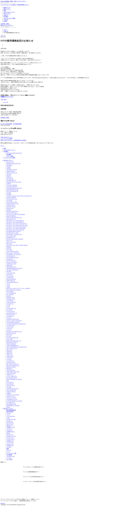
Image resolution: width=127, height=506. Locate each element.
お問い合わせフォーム (6, 137)
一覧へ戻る (3, 99)
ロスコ (8, 407)
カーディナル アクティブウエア (14, 239)
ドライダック (10, 300)
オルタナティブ (10, 237)
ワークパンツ (10, 437)
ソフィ (8, 285)
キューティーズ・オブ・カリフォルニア (17, 245)
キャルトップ (10, 162)
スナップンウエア (11, 279)
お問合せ (6, 19)
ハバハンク (9, 328)
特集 (5, 10)
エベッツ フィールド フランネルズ (15, 214)
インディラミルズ (11, 197)
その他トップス (10, 427)
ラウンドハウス (10, 385)
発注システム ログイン (20, 1)
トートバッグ (10, 442)
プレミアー (9, 350)
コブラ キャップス (11, 263)
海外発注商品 (10, 411)
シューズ (8, 447)
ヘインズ (8, 359)
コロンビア (9, 265)
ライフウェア (10, 384)
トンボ (8, 305)
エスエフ (8, 209)
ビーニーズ (9, 334)
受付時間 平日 (11, 123)
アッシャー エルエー (11, 185)
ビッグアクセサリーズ (12, 337)
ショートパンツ (10, 439)
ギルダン (8, 246)
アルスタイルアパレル (12, 189)
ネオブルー (9, 165)
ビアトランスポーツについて (14, 153)
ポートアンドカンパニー (12, 365)
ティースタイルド (11, 293)
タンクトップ (10, 424)
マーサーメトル (10, 370)
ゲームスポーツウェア (12, 257)
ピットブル (9, 339)
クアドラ (8, 248)
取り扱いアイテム (8, 408)
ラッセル (8, 387)
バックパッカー (10, 325)
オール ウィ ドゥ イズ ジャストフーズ (16, 226)
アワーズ (8, 174)
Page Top (3, 503)
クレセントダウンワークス (13, 163)
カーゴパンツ (10, 434)
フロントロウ (10, 356)
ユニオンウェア (10, 171)
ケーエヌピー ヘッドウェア (13, 254)
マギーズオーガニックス (12, 371)
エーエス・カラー (11, 206)
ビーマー (8, 336)
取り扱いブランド (8, 160)
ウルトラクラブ (10, 205)
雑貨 (7, 448)
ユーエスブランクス (11, 377)
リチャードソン (10, 396)
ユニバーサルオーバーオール (14, 379)
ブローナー (9, 351)
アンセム (8, 192)
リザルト (8, 393)
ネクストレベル (10, 314)
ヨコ (7, 380)
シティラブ (9, 274)
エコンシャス (10, 208)
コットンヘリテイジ (11, 262)
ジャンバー (9, 430)
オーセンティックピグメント (14, 234)
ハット (8, 451)
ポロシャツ (9, 425)
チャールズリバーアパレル (13, 289)
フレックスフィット (11, 348)
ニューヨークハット (11, 313)
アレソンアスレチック (12, 191)
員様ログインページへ (8, 96)
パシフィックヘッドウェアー (14, 320)
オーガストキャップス (12, 232)
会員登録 (9, 1)
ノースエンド (10, 316)
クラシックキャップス (12, 251)
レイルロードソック (11, 399)
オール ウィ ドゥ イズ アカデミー (15, 220)
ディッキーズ (10, 294)
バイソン (8, 317)
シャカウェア (10, 277)
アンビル (8, 194)
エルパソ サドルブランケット (14, 217)
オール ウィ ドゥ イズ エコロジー (15, 222)
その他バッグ (10, 445)
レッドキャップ (10, 402)
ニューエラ (9, 310)
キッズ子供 (9, 459)
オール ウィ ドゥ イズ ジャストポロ (15, 228)
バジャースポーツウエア (12, 322)
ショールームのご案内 (9, 18)
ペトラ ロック (10, 360)
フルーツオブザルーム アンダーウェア (16, 347)
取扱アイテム (7, 9)
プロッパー (9, 354)
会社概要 (8, 154)
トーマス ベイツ (10, 299)
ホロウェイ (9, 368)
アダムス (8, 183)
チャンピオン (10, 291)
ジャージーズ (10, 276)
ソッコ (8, 283)
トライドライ (10, 303)
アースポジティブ (11, 180)
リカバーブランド (11, 391)
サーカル (8, 271)
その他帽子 (9, 454)
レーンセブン (10, 382)
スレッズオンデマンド (12, 282)
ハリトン (8, 330)
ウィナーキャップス (11, 202)
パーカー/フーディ (11, 419)
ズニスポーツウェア (11, 169)
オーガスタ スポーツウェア (13, 231)
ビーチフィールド (11, 333)
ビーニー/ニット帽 (11, 453)
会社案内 (6, 16)
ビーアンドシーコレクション (14, 331)
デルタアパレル (10, 297)
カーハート (9, 240)
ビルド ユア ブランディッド (13, 340)
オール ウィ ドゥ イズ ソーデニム (15, 229)
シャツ (8, 414)
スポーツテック (10, 280)
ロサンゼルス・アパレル (12, 405)
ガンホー (8, 175)
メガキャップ (10, 374)
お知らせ (6, 15)
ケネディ (8, 168)
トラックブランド (11, 302)
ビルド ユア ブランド (12, 342)
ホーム (5, 29)
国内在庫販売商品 (11, 410)
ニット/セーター (10, 416)
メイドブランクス (11, 373)
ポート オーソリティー (12, 363)
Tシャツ (8, 413)
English (2, 1)
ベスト (8, 417)
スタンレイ (9, 177)
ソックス (8, 458)
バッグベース (10, 326)
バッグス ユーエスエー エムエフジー (16, 323)
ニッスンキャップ (11, 308)
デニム (8, 433)
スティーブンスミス (11, 172)
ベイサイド (9, 357)
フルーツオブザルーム (12, 345)
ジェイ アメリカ (10, 273)
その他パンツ (10, 441)
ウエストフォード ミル (12, 203)
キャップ (8, 450)
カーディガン (10, 422)
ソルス (8, 286)
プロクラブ (9, 353)
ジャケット (9, 428)
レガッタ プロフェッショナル (14, 400)
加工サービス (7, 13)
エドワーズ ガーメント (12, 211)
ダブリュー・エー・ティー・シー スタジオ (18, 288)
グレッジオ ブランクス (12, 252)
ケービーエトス (10, 256)
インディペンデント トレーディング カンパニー (19, 195)
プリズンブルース (11, 343)
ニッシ (8, 306)
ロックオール (10, 178)
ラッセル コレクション (12, 388)
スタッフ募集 (10, 156)
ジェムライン (10, 259)
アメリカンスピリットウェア (14, 188)
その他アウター (10, 431)
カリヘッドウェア (11, 242)
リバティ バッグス (11, 397)
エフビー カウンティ (11, 212)
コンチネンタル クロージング (14, 268)
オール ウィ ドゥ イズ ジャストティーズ (17, 225)
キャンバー (9, 243)
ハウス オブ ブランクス (12, 319)
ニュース (3, 35)
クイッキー (9, 249)
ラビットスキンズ (11, 390)
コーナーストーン (11, 260)
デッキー (8, 296)
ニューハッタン (10, 311)
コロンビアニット (11, 266)
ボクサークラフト (11, 367)
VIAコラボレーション (9, 12)
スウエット (9, 421)
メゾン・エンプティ (11, 376)
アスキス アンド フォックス (13, 182)
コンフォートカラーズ (12, 269)
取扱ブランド (7, 7)
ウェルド (8, 166)
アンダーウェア (10, 456)
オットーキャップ (11, 236)
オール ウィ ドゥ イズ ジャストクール (16, 223)
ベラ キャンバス (10, 362)
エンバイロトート (11, 219)
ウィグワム (9, 200)
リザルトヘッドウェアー (12, 394)
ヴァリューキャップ (11, 199)
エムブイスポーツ (11, 215)
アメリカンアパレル (11, 186)
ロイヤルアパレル (11, 404)
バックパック (10, 444)
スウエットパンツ (11, 436)
